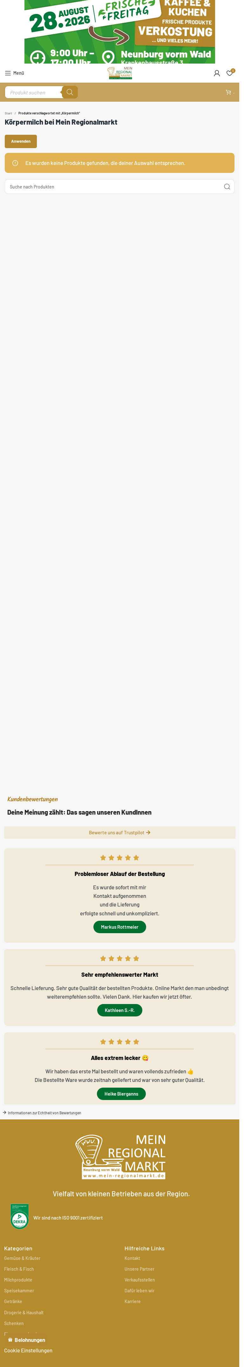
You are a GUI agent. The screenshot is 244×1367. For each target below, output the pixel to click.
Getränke (13, 1301)
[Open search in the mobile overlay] (41, 92)
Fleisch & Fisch (19, 1269)
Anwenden (20, 141)
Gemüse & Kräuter (22, 1258)
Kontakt (132, 1258)
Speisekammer (19, 1290)
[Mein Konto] (217, 73)
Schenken (14, 1323)
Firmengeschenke (22, 1334)
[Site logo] (119, 72)
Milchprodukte (18, 1279)
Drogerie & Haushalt (24, 1312)
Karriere (133, 1301)
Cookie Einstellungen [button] (28, 1350)
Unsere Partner (139, 1269)
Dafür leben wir (139, 1290)
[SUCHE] (227, 186)
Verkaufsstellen (140, 1279)
